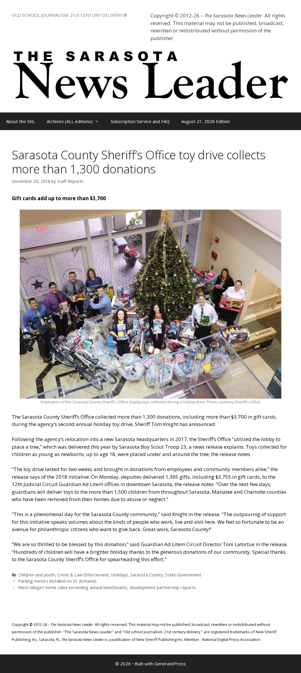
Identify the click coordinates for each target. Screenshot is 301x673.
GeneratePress (170, 664)
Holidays (119, 575)
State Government (183, 575)
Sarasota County (146, 575)
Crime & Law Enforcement (83, 575)
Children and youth (36, 575)
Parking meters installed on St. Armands (57, 581)
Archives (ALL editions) (70, 121)
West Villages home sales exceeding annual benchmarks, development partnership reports (107, 587)
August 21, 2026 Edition (205, 121)
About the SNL (20, 121)
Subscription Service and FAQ (140, 121)
